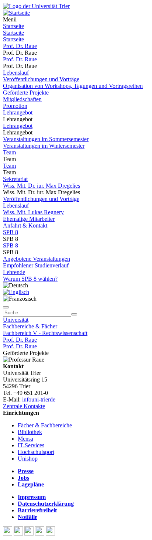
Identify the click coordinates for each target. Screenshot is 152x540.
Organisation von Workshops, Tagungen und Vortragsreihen (73, 86)
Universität (15, 320)
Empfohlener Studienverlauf (36, 265)
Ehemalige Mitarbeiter (29, 219)
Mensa (25, 438)
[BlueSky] (19, 533)
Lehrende (14, 272)
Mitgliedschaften (22, 99)
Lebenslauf (16, 72)
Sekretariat (15, 179)
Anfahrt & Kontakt (25, 225)
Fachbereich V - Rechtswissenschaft (45, 333)
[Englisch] (16, 292)
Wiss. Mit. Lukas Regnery (33, 212)
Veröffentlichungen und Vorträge (41, 79)
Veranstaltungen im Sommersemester (46, 139)
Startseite (13, 26)
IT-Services (31, 445)
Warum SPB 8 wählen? (30, 279)
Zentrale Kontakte (24, 406)
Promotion (15, 106)
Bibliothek (30, 432)
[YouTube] (29, 533)
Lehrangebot (17, 112)
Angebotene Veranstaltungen (36, 259)
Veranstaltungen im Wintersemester (43, 146)
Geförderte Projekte (26, 92)
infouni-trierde (38, 399)
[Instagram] (40, 533)
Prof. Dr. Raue (20, 46)
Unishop (28, 458)
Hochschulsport (36, 452)
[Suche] (6, 307)
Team (9, 152)
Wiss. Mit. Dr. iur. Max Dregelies (41, 185)
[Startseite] (36, 6)
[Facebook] (8, 533)
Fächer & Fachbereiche (45, 425)
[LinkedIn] (50, 533)
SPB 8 (10, 232)
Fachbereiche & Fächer (30, 326)
